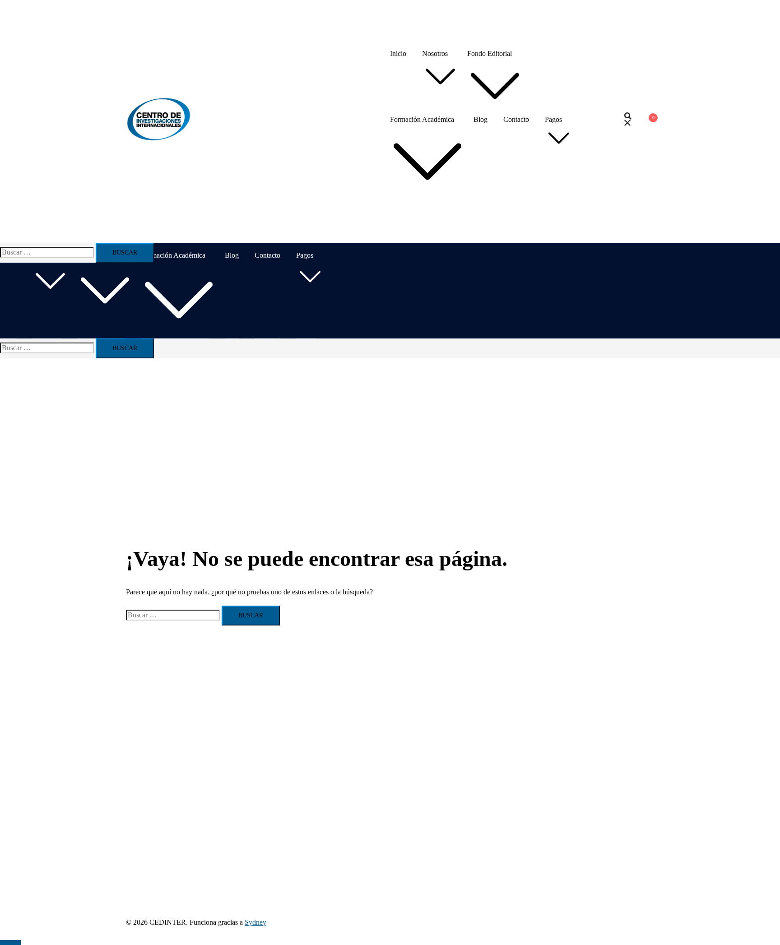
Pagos (553, 119)
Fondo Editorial (489, 53)
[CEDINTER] (158, 139)
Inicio (398, 53)
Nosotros (435, 53)
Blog (481, 119)
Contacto (516, 119)
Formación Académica (422, 119)
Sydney (255, 922)
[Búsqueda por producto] (627, 121)
